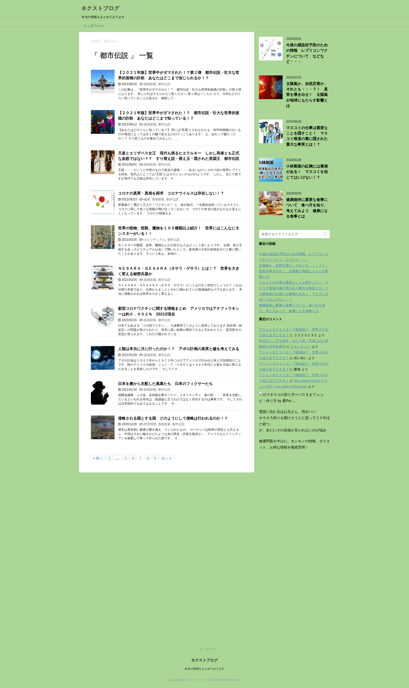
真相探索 (150, 84)
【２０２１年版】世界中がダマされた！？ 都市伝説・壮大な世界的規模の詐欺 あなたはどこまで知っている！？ (178, 115)
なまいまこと (301, 346)
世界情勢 (150, 424)
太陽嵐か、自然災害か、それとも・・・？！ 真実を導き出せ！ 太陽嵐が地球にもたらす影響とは (307, 95)
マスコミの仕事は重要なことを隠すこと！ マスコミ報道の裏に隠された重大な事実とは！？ (307, 136)
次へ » (166, 457)
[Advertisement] (294, 543)
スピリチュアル (154, 239)
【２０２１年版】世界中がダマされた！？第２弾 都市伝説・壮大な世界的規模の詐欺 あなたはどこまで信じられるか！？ (178, 75)
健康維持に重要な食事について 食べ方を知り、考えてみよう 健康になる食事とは (307, 208)
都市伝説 (164, 84)
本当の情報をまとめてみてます (204, 668)
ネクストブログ (100, 8)
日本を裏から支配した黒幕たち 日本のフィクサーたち (165, 384)
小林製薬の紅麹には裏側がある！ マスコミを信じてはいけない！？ (307, 171)
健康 (147, 199)
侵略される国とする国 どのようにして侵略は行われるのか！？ (173, 418)
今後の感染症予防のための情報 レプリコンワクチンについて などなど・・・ (307, 53)
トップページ (94, 26)
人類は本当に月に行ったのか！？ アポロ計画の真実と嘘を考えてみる (178, 349)
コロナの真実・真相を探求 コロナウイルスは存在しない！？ (171, 193)
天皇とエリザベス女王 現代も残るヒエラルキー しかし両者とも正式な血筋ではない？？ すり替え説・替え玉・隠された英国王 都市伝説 (178, 156)
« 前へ (98, 457)
